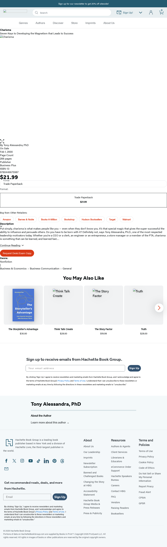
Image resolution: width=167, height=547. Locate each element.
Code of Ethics (146, 467)
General (67, 268)
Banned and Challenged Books (93, 474)
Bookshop (69, 219)
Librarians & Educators (117, 459)
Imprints (90, 23)
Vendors (115, 502)
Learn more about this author (49, 422)
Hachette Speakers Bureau (121, 477)
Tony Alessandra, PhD (56, 404)
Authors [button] (40, 23)
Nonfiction (6, 261)
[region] (83, 310)
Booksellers (117, 513)
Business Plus (8, 165)
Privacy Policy (146, 456)
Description (7, 223)
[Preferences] (140, 13)
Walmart (126, 219)
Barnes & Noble (26, 219)
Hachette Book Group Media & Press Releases (92, 503)
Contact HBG (118, 491)
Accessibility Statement (90, 492)
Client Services (119, 452)
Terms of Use (146, 451)
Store (74, 23)
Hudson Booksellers (92, 219)
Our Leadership (92, 452)
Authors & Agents (120, 446)
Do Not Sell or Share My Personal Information (150, 477)
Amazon (7, 219)
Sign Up (134, 368)
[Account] (151, 12)
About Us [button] (108, 23)
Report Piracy (146, 486)
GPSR (142, 503)
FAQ (113, 496)
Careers (115, 485)
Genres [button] (23, 23)
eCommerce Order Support (121, 468)
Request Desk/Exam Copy (17, 253)
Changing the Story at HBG (94, 483)
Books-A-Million (49, 219)
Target (112, 219)
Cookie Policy (146, 462)
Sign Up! (128, 12)
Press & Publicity (93, 513)
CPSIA (142, 497)
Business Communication (44, 268)
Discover (58, 23)
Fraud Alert (145, 492)
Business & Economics (13, 268)
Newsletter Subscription (90, 465)
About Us (89, 446)
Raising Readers (120, 507)
